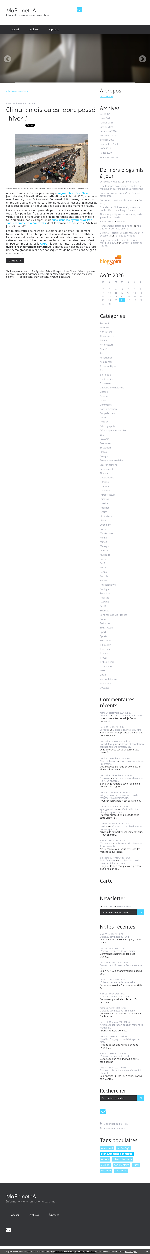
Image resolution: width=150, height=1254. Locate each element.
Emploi (103, 452)
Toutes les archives (109, 157)
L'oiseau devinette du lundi (127, 715)
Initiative (104, 499)
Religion (104, 602)
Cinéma (104, 396)
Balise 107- (106, 221)
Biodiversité (106, 379)
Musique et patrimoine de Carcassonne (121, 188)
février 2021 (106, 122)
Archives (34, 29)
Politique (105, 589)
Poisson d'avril (108, 584)
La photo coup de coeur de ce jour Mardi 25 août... (118, 241)
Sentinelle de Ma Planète (113, 614)
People (104, 572)
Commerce (106, 404)
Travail (104, 657)
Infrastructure (108, 494)
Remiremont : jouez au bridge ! (116, 225)
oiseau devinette (123, 1159)
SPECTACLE (106, 627)
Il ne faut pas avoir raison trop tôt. (119, 186)
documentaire (121, 1165)
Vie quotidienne (108, 679)
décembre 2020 (108, 131)
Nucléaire (105, 554)
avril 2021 (105, 114)
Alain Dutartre (108, 761)
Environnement (34, 274)
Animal (103, 340)
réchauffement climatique (116, 1153)
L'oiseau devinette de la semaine (122, 762)
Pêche (103, 567)
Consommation (108, 409)
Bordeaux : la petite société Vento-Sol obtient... (120, 1072)
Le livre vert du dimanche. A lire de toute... (121, 845)
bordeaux (106, 1170)
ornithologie (123, 1148)
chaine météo (41, 276)
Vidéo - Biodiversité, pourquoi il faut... (120, 811)
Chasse (104, 391)
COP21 (44, 243)
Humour (104, 486)
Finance (104, 473)
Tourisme (75, 274)
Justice (103, 512)
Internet (104, 507)
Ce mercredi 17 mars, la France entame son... (121, 967)
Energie (104, 456)
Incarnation (132, 181)
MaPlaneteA (21, 10)
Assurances (106, 362)
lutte (136, 1165)
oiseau (105, 1159)
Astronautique (108, 366)
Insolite (104, 503)
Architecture (106, 344)
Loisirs (48, 274)
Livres (103, 520)
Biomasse (105, 383)
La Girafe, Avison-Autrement (120, 227)
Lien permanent (19, 271)
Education (105, 447)
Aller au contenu (10, 2)
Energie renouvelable (111, 460)
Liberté (116, 217)
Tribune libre (107, 662)
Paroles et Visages (125, 235)
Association (106, 357)
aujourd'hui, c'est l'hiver (74, 193)
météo (28, 276)
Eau (102, 434)
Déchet (104, 422)
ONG (102, 563)
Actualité (50, 271)
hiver (52, 276)
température (63, 276)
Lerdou (104, 729)
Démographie (107, 426)
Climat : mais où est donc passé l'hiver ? (50, 113)
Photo (103, 580)
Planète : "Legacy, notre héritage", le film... (120, 1040)
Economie (105, 443)
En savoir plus (131, 1251)
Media (103, 537)
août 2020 (105, 148)
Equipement (106, 469)
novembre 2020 (108, 135)
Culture (104, 417)
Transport (105, 653)
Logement (105, 524)
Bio (102, 370)
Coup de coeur (108, 413)
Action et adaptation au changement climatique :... (122, 745)
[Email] (79, 9)
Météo (56, 274)
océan (103, 559)
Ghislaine (105, 778)
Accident (104, 323)
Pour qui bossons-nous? (113, 193)
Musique (104, 546)
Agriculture (62, 271)
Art (101, 353)
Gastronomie (107, 477)
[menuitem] (15, 29)
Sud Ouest (105, 640)
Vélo (102, 670)
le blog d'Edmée (126, 210)
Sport (103, 632)
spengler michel (108, 809)
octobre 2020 (107, 139)
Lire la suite (15, 260)
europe (105, 1165)
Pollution (105, 593)
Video (103, 675)
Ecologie (20, 274)
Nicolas (104, 715)
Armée (103, 349)
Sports (103, 636)
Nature (65, 274)
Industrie (105, 490)
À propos (54, 29)
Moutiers (105, 843)
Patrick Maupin (108, 744)
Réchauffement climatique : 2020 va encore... (121, 779)
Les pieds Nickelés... (110, 181)
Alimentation (107, 336)
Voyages (104, 687)
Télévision (105, 644)
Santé (103, 606)
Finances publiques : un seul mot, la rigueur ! (121, 216)
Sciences (104, 610)
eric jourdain (107, 795)
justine (103, 826)
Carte (106, 880)
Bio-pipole (105, 374)
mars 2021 (105, 118)
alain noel (107, 1148)
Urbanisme (106, 666)
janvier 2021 (106, 127)
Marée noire (107, 533)
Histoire (104, 481)
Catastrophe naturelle (112, 387)
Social (103, 619)
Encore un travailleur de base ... (117, 200)
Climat (73, 271)
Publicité (104, 597)
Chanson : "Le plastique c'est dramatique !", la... (121, 828)
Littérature (106, 516)
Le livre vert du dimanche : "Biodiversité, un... (119, 796)
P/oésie (121, 221)
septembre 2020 (109, 144)
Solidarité (105, 623)
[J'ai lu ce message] (147, 1251)
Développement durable (113, 430)
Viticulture (105, 683)
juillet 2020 (106, 152)
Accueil (15, 29)
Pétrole (104, 576)
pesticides (121, 1170)
